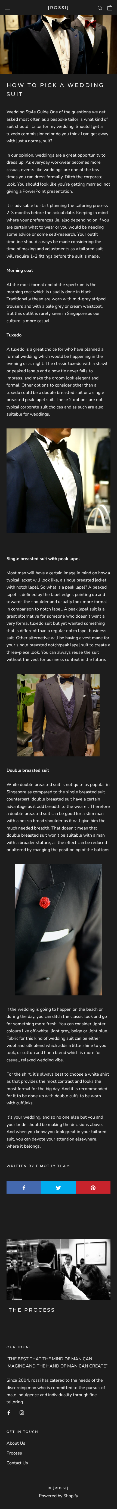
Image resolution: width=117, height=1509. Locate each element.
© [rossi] (58, 1488)
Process (14, 1453)
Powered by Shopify (58, 1496)
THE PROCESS (32, 1310)
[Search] (100, 7)
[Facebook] (9, 1412)
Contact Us (17, 1463)
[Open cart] (109, 7)
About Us (16, 1443)
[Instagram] (22, 1412)
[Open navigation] (7, 7)
